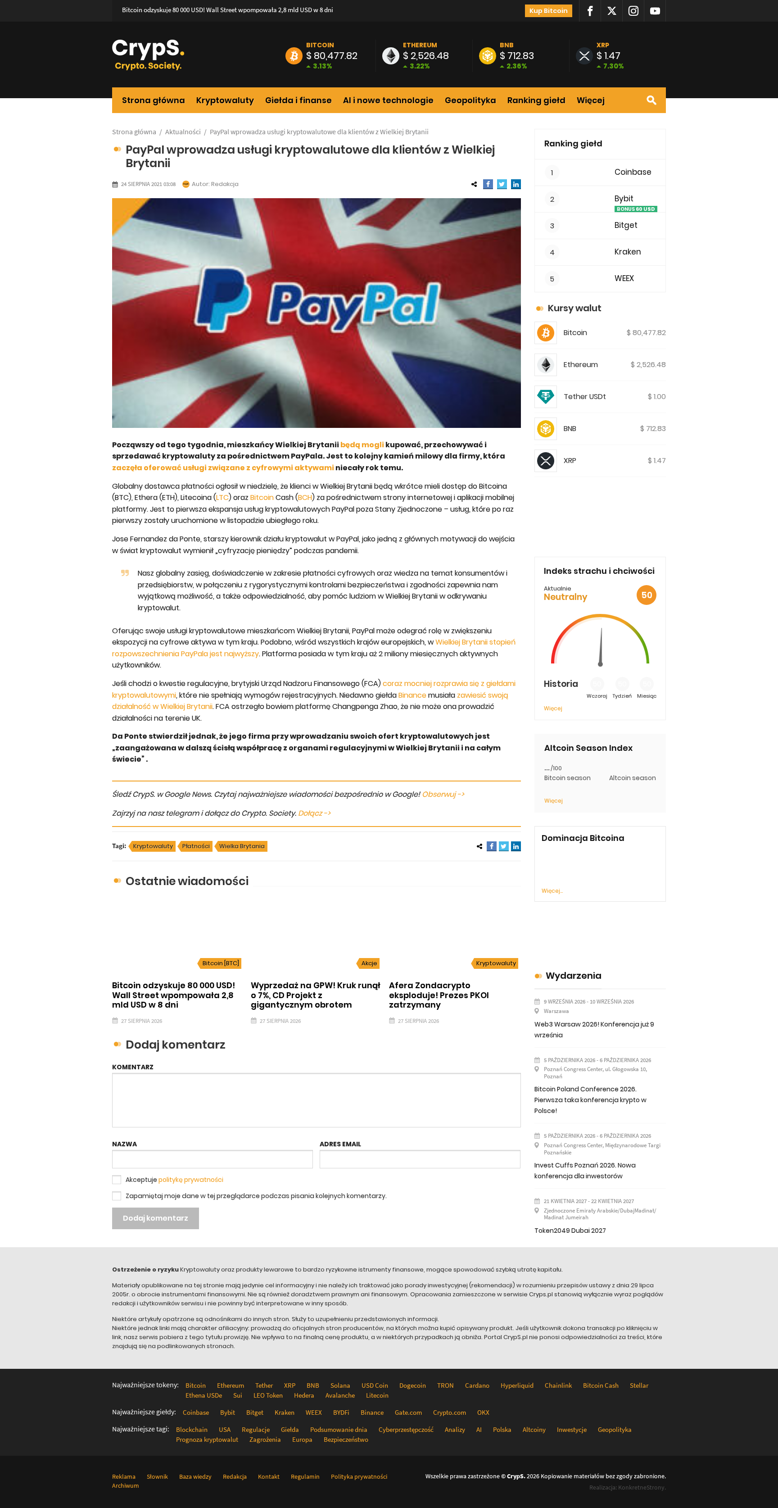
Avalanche (340, 1395)
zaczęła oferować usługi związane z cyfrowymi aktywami (223, 468)
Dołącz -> (314, 813)
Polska (502, 1429)
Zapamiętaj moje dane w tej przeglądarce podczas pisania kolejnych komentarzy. (256, 1195)
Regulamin (305, 1476)
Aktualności (183, 131)
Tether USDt (585, 396)
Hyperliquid (517, 1385)
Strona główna (153, 100)
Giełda (290, 1429)
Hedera (304, 1395)
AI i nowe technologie (388, 100)
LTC (222, 497)
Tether (264, 1385)
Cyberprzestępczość (406, 1429)
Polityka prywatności (359, 1476)
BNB (507, 45)
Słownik (157, 1476)
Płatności (196, 846)
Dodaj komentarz (155, 1218)
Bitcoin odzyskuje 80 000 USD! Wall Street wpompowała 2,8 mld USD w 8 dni (227, 9)
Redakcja (225, 184)
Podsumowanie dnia (338, 1429)
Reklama (124, 1476)
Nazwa (124, 1144)
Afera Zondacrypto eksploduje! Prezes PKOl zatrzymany (439, 995)
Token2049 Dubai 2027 (570, 1230)
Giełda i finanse (298, 100)
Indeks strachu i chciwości (599, 571)
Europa (302, 1439)
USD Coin (375, 1385)
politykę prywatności (190, 1179)
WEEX (624, 278)
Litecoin (377, 1395)
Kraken (628, 252)
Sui (237, 1395)
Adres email (340, 1144)
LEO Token (268, 1395)
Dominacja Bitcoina (583, 838)
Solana (340, 1385)
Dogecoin (412, 1385)
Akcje (369, 963)
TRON (445, 1385)
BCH (305, 497)
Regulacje (256, 1429)
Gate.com (408, 1412)
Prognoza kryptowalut (207, 1439)
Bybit (624, 199)
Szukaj (651, 100)
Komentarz (133, 1067)
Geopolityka (470, 100)
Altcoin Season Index (588, 748)
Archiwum (125, 1485)
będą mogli (362, 445)
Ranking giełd (536, 100)
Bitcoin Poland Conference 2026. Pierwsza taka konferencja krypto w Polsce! (590, 1100)
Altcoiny (534, 1429)
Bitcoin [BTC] (221, 963)
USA (225, 1429)
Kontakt (269, 1476)
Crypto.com (449, 1412)
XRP (603, 45)
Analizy (455, 1429)
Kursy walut (575, 308)
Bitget (626, 225)
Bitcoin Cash (601, 1385)
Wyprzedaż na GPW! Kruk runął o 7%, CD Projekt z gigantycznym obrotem (315, 995)
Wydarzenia (574, 975)
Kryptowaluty (225, 100)
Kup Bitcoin (548, 10)
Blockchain (192, 1429)
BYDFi (341, 1412)
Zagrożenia (265, 1439)
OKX (483, 1412)
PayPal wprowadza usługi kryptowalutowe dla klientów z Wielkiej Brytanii (319, 131)
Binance (412, 695)
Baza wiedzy (195, 1476)
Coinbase (633, 172)
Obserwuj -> (443, 794)
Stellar (639, 1385)
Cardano (477, 1385)
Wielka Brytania (242, 846)
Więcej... (552, 891)
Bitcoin (320, 45)
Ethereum (420, 45)
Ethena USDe (203, 1395)
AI (479, 1429)
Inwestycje (572, 1429)
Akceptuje (174, 1179)
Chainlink (558, 1385)
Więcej (591, 100)
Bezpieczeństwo (346, 1439)
